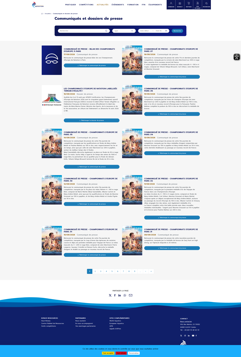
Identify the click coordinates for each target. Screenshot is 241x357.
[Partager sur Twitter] (110, 295)
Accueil (42, 13)
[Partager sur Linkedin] (119, 295)
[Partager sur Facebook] (115, 295)
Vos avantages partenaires (85, 326)
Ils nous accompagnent (84, 323)
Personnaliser (134, 353)
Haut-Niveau (45, 321)
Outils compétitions (48, 326)
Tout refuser (121, 353)
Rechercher (177, 31)
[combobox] (124, 31)
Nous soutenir (80, 321)
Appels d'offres (115, 329)
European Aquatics (116, 323)
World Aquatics (115, 321)
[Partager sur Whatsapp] (124, 295)
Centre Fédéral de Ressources (52, 323)
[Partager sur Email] (130, 295)
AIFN (111, 326)
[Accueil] (37, 4)
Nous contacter (186, 321)
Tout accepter (108, 353)
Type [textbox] (116, 31)
